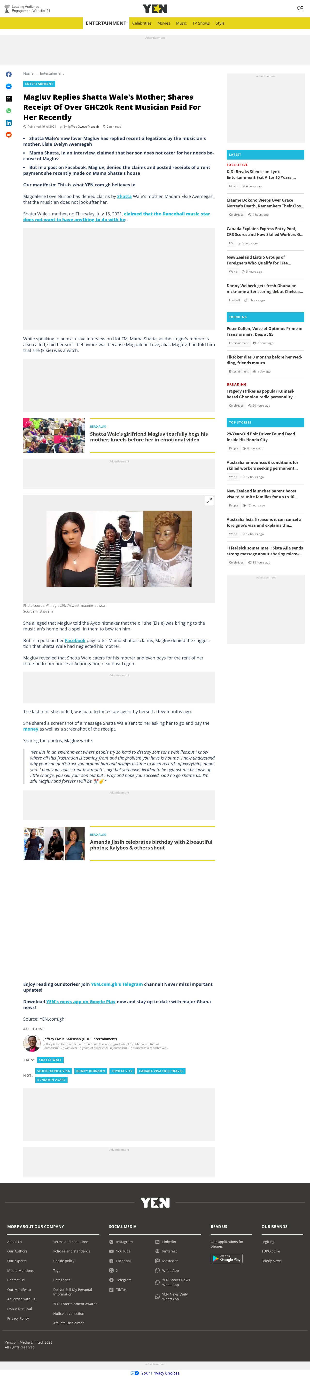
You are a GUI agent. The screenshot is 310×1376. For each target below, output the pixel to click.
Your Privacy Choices (160, 1373)
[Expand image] (209, 500)
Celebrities (142, 23)
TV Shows (201, 23)
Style (220, 23)
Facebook (75, 640)
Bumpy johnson (90, 1071)
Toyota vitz (122, 1071)
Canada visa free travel (161, 1071)
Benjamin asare (51, 1080)
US (231, 243)
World (233, 272)
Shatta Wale (50, 1060)
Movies (163, 23)
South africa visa (53, 1071)
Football (234, 300)
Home (28, 73)
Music (181, 23)
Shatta (124, 196)
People (233, 448)
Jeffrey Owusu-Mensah (83, 126)
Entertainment (106, 23)
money (30, 729)
